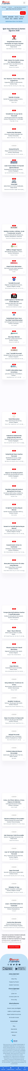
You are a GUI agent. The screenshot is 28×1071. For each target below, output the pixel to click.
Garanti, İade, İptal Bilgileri (14, 1008)
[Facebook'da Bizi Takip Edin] (11, 965)
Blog (14, 1026)
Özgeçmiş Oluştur (14, 982)
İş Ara (23, 13)
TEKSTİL (17, 16)
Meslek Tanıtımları (14, 985)
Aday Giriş (14, 979)
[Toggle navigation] (24, 2)
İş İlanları (10, 7)
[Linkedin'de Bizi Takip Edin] (16, 965)
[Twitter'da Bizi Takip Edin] (14, 965)
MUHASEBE (10, 16)
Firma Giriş (14, 999)
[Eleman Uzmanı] (6, 2)
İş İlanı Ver (14, 993)
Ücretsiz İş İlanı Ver (14, 996)
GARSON (22, 16)
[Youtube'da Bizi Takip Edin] (19, 965)
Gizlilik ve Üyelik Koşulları (14, 1011)
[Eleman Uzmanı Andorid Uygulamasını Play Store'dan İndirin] (20, 969)
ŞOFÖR (7, 18)
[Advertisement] (14, 208)
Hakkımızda (14, 1032)
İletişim (14, 1035)
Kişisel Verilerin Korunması (14, 1014)
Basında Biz (14, 1029)
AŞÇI (11, 18)
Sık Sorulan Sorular (14, 1017)
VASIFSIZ (15, 18)
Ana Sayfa (4, 7)
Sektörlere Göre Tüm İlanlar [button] (14, 21)
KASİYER (21, 18)
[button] (25, 1069)
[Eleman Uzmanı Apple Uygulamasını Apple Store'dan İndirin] (7, 969)
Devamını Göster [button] (14, 947)
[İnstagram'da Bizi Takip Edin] (8, 965)
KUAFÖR (5, 16)
